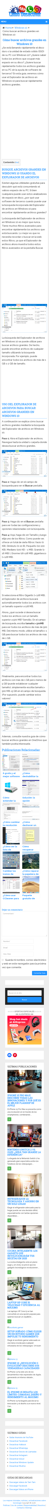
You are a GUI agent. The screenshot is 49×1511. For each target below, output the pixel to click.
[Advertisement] (24, 123)
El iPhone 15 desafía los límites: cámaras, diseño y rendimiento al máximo (24, 1394)
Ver (16, 162)
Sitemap (28, 1508)
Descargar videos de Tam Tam (22, 1482)
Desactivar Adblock (17, 1444)
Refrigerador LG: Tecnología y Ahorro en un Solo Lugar (23, 1201)
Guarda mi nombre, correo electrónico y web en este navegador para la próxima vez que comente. (24, 964)
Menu (3, 22)
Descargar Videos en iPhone (21, 1489)
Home (8, 27)
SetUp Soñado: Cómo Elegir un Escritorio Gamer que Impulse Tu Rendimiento (24, 1334)
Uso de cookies (17, 1505)
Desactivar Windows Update (21, 1462)
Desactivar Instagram (18, 1455)
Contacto (20, 1508)
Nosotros (41, 1505)
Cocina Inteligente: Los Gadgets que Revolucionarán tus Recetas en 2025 (22, 1254)
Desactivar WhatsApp (18, 1448)
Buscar (24, 1000)
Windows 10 (20, 27)
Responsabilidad (30, 1505)
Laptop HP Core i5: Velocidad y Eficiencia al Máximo (23, 1305)
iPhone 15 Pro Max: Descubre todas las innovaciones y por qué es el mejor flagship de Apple (24, 1100)
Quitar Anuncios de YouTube (21, 1437)
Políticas (6, 1505)
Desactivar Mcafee (17, 1466)
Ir (9, 1119)
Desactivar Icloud (16, 1459)
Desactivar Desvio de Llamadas (22, 1452)
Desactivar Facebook (18, 1441)
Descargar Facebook (18, 1486)
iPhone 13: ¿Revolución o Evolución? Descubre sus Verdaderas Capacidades (23, 1366)
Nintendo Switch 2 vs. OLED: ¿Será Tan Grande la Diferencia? (24, 1152)
